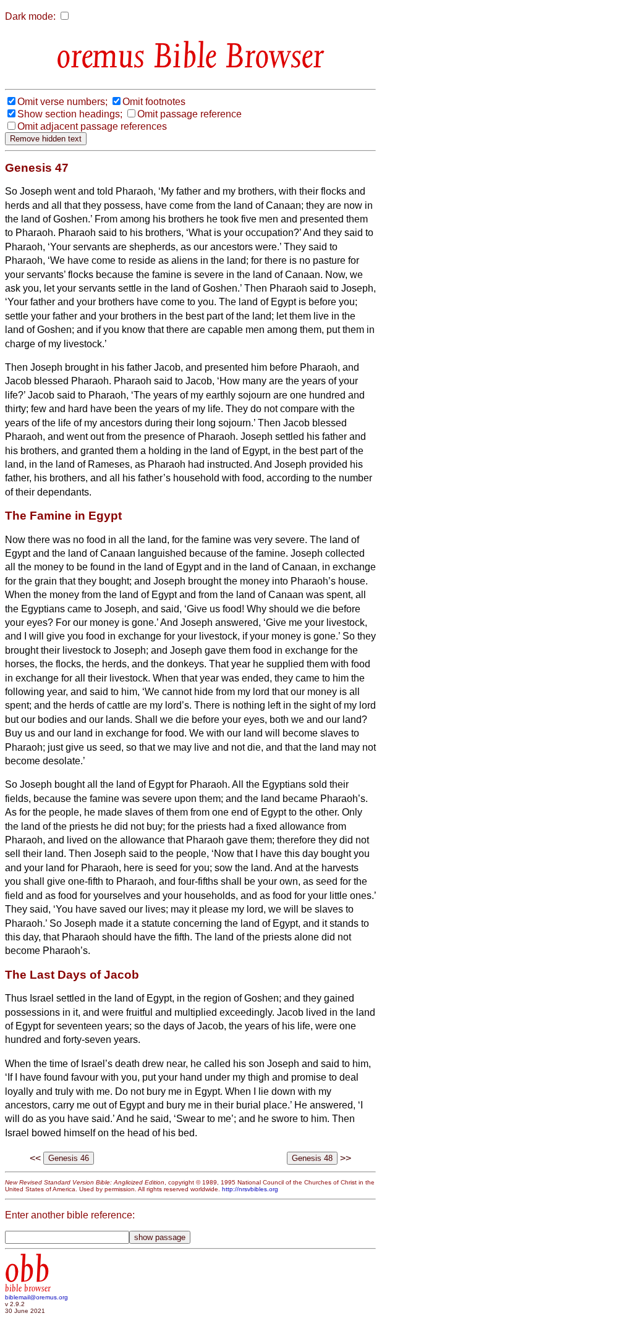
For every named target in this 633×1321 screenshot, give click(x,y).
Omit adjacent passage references (92, 126)
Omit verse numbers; (62, 101)
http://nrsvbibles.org (250, 1189)
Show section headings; (69, 114)
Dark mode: (30, 16)
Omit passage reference (189, 114)
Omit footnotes (153, 101)
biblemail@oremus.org (36, 1297)
